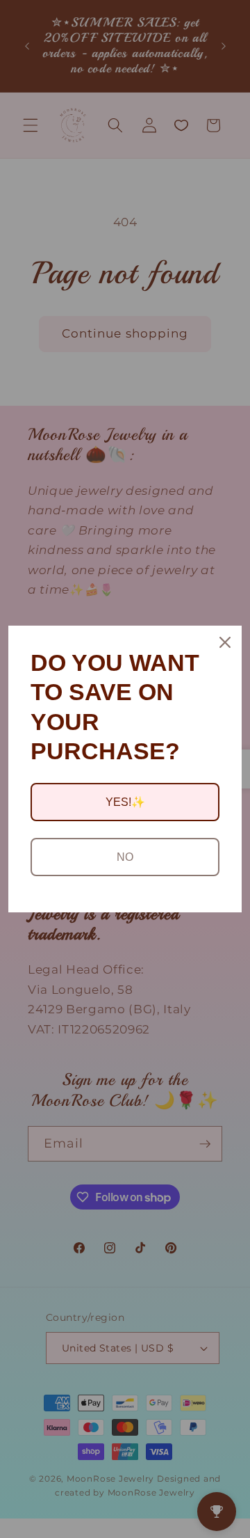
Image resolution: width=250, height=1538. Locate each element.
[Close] (225, 642)
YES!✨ (125, 802)
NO (125, 857)
